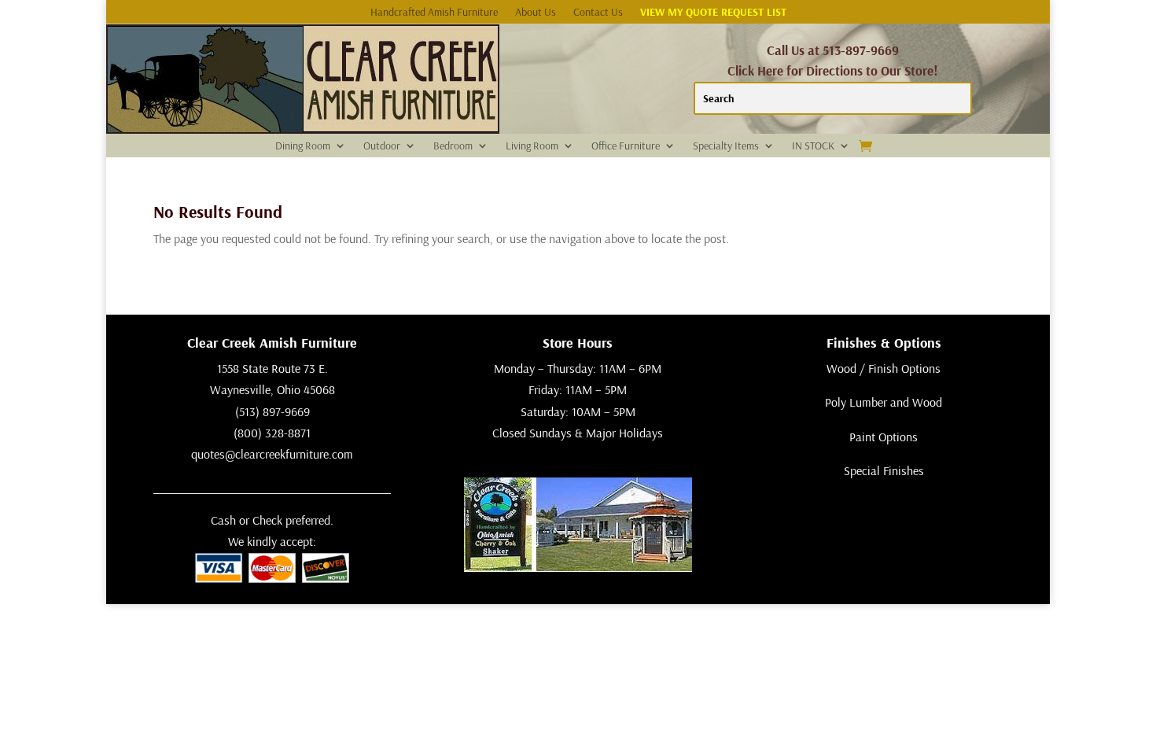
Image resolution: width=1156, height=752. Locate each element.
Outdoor (381, 146)
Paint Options (883, 436)
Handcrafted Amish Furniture (434, 12)
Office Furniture (625, 146)
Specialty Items (726, 146)
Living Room (532, 146)
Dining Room (302, 146)
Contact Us (598, 12)
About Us (535, 12)
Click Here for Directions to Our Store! (832, 70)
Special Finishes (884, 470)
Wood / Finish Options (884, 368)
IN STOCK (813, 146)
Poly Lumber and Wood (883, 402)
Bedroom (453, 146)
